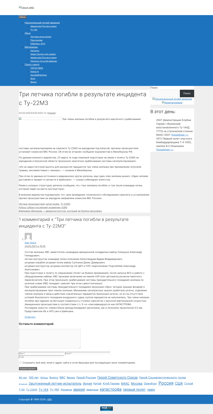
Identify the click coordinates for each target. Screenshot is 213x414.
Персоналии (36, 40)
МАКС (125, 383)
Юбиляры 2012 (37, 43)
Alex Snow (30, 242)
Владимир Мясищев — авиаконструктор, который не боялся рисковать (60, 210)
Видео (33, 82)
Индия (87, 383)
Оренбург (150, 383)
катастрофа (52, 203)
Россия (166, 383)
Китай (97, 383)
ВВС (62, 377)
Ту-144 (33, 29)
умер (151, 389)
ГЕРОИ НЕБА (36, 68)
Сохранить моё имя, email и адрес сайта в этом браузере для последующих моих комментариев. (78, 362)
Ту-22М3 (65, 203)
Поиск (154, 87)
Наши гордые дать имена (43, 54)
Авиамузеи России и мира (43, 26)
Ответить (30, 317)
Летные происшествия (32, 203)
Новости (34, 71)
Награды (34, 50)
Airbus (44, 377)
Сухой (188, 383)
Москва (136, 383)
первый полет (134, 389)
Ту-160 (54, 389)
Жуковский (23, 384)
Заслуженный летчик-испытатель (55, 383)
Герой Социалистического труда (162, 377)
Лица (27, 33)
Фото (32, 78)
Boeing (53, 377)
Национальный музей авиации (42, 22)
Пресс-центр (32, 64)
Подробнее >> (180, 134)
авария (79, 389)
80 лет (23, 377)
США (179, 383)
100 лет (34, 377)
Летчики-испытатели (40, 36)
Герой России (86, 377)
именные (92, 389)
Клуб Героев (111, 383)
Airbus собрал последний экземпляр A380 (43, 207)
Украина (66, 389)
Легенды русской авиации (43, 61)
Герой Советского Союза (117, 377)
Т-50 (22, 389)
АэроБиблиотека (38, 75)
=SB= (49, 399)
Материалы (31, 47)
